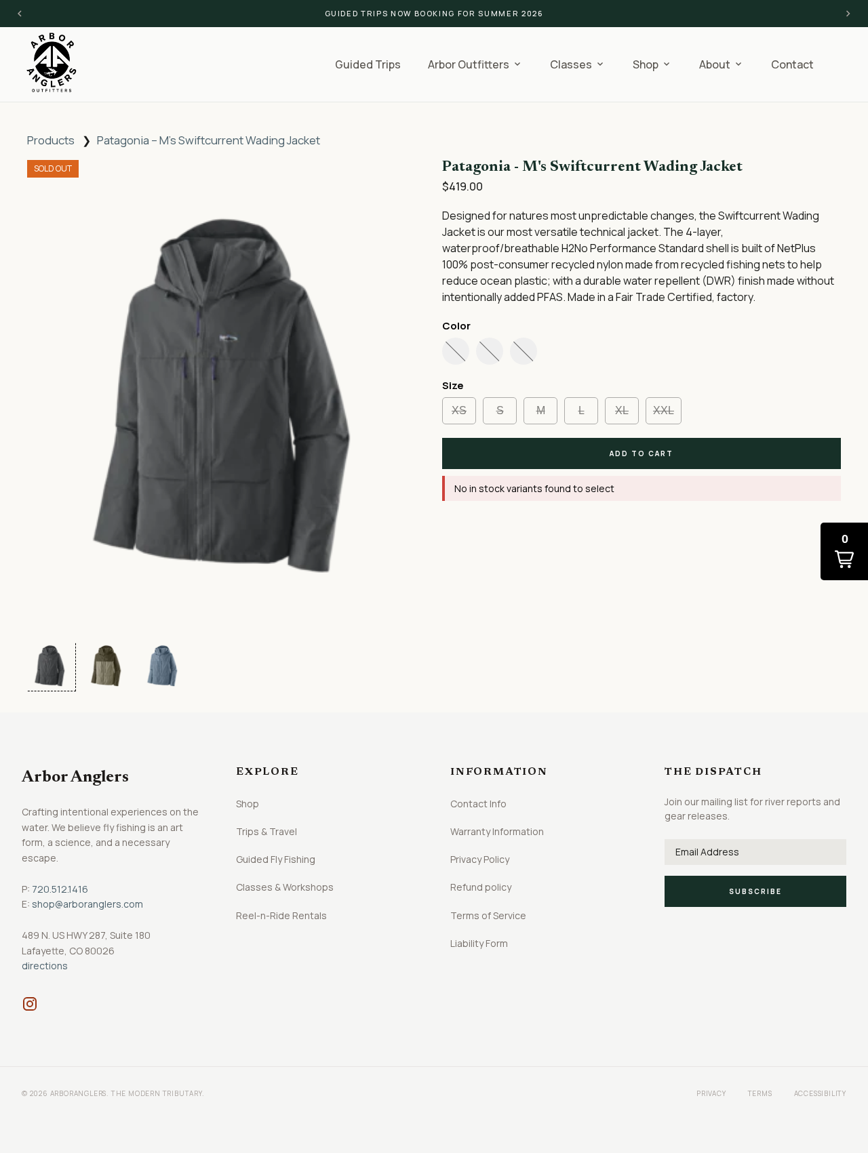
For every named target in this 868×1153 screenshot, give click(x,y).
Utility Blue (523, 351)
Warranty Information (497, 831)
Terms (760, 1093)
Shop (247, 803)
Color (456, 326)
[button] (50, 666)
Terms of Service (488, 915)
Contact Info (478, 803)
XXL (663, 410)
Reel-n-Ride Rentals (281, 915)
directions (45, 965)
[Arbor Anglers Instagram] (30, 1004)
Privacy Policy (479, 859)
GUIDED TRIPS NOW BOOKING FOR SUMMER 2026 (434, 13)
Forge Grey (455, 351)
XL (622, 410)
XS (459, 410)
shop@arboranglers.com (87, 903)
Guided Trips (368, 64)
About (721, 64)
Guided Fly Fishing (275, 859)
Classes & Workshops (285, 887)
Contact (792, 64)
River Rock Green (489, 351)
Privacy (711, 1093)
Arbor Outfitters (475, 64)
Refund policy (480, 887)
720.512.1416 (60, 889)
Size (453, 385)
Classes (578, 64)
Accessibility (820, 1093)
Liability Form (479, 943)
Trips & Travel (266, 831)
